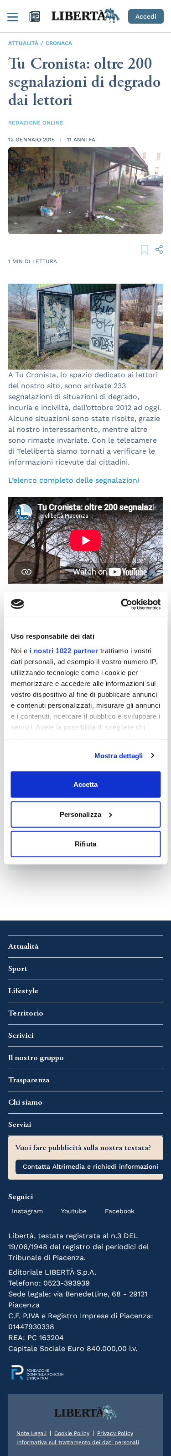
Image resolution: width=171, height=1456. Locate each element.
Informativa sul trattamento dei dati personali (77, 1442)
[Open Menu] (12, 16)
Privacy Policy (115, 1433)
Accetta (85, 784)
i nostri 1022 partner (63, 650)
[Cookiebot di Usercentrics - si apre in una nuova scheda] (122, 604)
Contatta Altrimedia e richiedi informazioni (90, 1166)
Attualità (23, 43)
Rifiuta (85, 844)
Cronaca (59, 43)
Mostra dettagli (118, 755)
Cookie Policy (71, 1433)
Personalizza (80, 814)
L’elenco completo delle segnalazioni (73, 480)
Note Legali (31, 1433)
